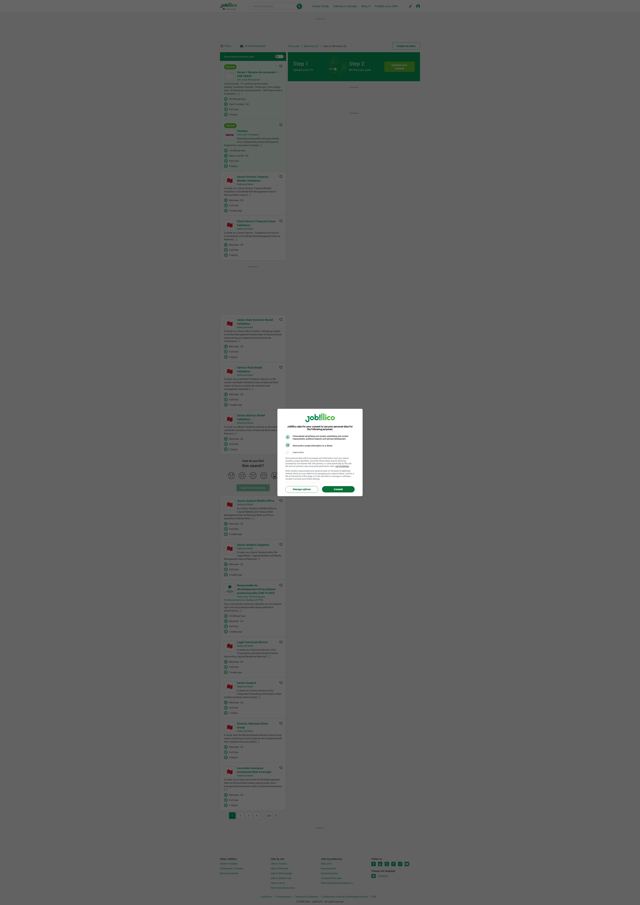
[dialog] (320, 452)
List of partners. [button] (342, 466)
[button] (320, 452)
